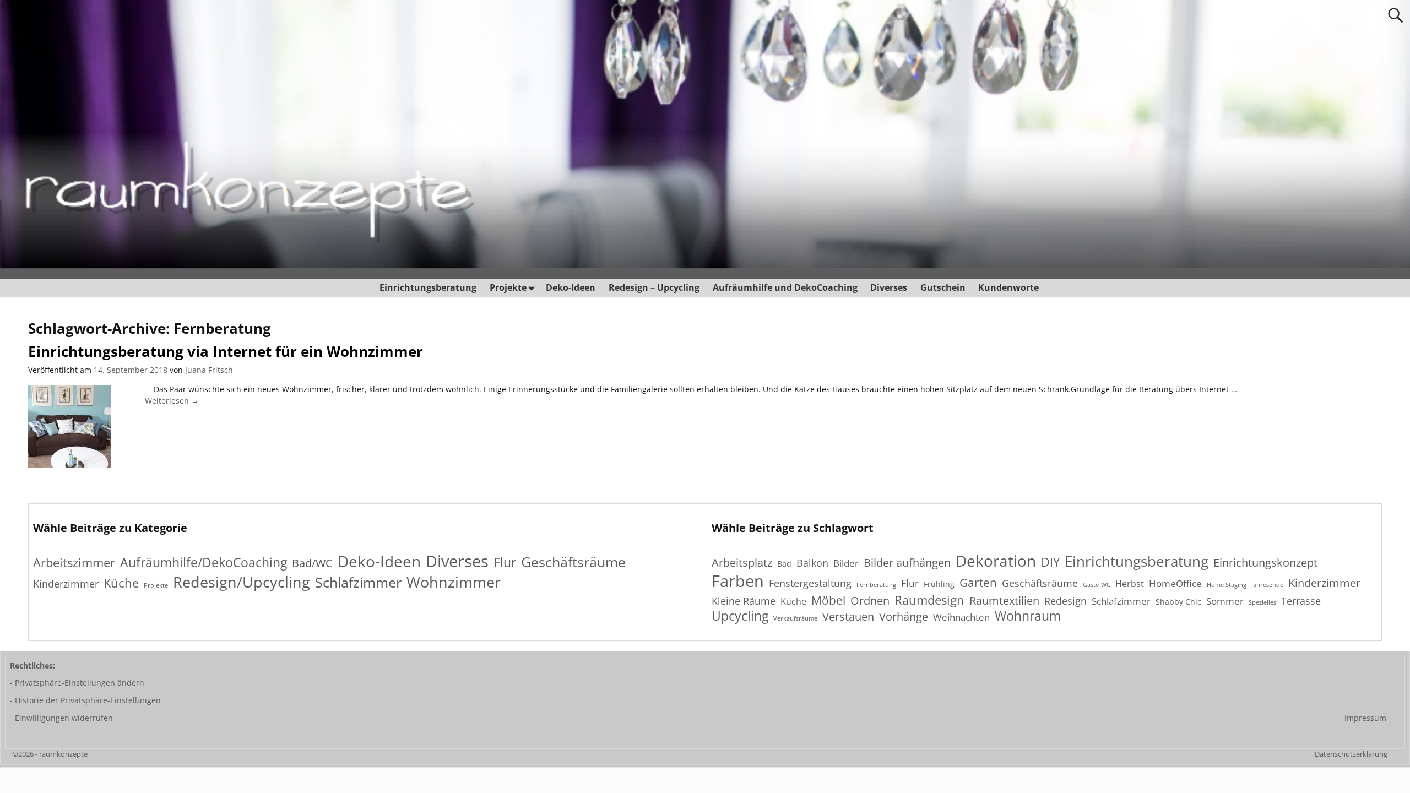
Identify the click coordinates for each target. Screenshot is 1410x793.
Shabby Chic (1178, 601)
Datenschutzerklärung (1351, 754)
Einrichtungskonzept (1265, 563)
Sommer (1225, 601)
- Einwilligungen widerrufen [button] (61, 718)
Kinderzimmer (66, 584)
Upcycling (740, 616)
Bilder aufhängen (907, 562)
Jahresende (1267, 585)
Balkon (812, 562)
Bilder (846, 563)
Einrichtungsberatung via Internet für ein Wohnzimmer (225, 351)
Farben (738, 581)
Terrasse (1301, 600)
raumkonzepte (63, 754)
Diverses (888, 287)
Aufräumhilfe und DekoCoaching (785, 287)
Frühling (939, 584)
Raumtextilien (1004, 601)
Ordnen (870, 600)
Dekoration (996, 561)
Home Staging (1226, 585)
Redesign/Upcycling (241, 581)
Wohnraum (1028, 616)
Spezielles (1262, 602)
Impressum (1365, 718)
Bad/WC (312, 563)
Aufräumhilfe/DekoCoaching (203, 563)
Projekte (508, 287)
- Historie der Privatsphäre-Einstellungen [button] (85, 700)
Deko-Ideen (570, 287)
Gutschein (943, 287)
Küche (121, 582)
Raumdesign (929, 599)
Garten (978, 582)
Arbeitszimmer (74, 562)
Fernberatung (876, 585)
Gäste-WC (1096, 585)
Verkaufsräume (795, 618)
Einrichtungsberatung (427, 287)
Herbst (1129, 584)
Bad (784, 563)
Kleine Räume (744, 600)
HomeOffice (1175, 584)
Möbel (828, 600)
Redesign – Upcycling (654, 287)
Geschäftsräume (573, 562)
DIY (1050, 561)
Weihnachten (961, 617)
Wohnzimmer (453, 581)
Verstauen (848, 617)
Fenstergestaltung (810, 583)
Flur (505, 563)
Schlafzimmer (358, 582)
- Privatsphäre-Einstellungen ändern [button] (77, 682)
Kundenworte (1008, 287)
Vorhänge (903, 616)
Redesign (1065, 600)
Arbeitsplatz (742, 562)
